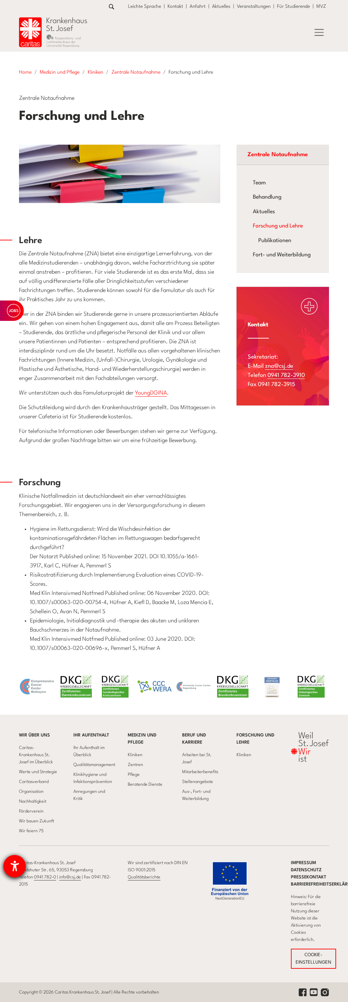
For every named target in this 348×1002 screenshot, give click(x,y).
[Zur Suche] (111, 7)
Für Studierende (293, 6)
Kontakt (175, 6)
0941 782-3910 (286, 375)
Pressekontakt (308, 877)
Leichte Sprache (144, 6)
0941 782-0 (45, 877)
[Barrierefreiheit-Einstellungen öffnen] (14, 866)
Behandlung (267, 197)
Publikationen (274, 240)
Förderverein (31, 811)
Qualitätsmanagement (94, 765)
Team (259, 183)
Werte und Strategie (38, 772)
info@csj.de (70, 877)
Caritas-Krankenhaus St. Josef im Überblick (36, 755)
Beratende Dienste (145, 784)
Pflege (134, 774)
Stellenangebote (197, 782)
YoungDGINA (151, 393)
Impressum (303, 863)
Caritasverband (34, 782)
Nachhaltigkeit (32, 801)
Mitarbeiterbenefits (200, 772)
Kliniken (135, 755)
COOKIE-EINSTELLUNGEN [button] (313, 959)
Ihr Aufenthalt (91, 735)
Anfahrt (198, 6)
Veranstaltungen (254, 6)
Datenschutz (306, 870)
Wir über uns (34, 735)
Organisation (31, 791)
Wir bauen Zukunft (36, 821)
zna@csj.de (279, 366)
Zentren (135, 765)
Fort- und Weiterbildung (282, 255)
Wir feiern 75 (31, 831)
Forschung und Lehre (278, 226)
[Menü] (319, 32)
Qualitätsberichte (144, 877)
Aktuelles (221, 6)
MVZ (321, 6)
